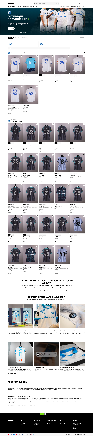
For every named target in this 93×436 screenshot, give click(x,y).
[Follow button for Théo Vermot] (84, 216)
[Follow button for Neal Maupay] (37, 185)
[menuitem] (78, 3)
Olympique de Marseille (28, 32)
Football (12, 32)
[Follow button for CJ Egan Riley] (21, 216)
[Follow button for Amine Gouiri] (21, 124)
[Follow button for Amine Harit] (53, 155)
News (22, 424)
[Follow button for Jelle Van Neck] (68, 246)
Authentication (36, 424)
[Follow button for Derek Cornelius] (68, 216)
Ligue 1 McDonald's (21, 32)
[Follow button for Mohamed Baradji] (84, 56)
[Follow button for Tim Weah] (53, 124)
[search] (46, 3)
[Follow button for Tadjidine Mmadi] (21, 56)
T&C (66, 434)
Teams (36, 6)
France (16, 32)
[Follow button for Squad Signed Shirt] (68, 185)
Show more (10, 408)
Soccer (23, 6)
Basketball (27, 6)
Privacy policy (70, 434)
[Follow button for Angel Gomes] (68, 124)
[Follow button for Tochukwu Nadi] (37, 216)
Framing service (36, 423)
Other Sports (32, 6)
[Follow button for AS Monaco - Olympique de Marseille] (84, 121)
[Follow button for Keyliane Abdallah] (84, 155)
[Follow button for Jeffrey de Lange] (68, 155)
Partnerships (23, 423)
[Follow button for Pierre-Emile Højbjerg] (37, 124)
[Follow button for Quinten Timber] (37, 155)
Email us (48, 423)
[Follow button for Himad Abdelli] (21, 185)
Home (9, 32)
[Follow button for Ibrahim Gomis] (37, 56)
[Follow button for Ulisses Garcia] (53, 56)
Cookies (74, 434)
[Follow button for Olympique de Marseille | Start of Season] (84, 53)
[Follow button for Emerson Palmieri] (21, 155)
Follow (12, 28)
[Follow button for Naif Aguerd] (53, 185)
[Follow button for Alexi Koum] (21, 246)
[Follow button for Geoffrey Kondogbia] (84, 124)
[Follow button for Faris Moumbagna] (84, 185)
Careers (22, 425)
